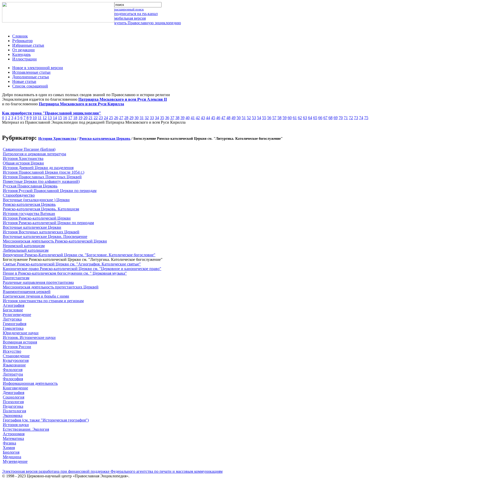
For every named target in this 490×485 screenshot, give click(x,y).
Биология (11, 452)
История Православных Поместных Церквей (42, 177)
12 (45, 118)
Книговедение (15, 388)
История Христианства (57, 139)
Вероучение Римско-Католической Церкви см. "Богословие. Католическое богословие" (79, 255)
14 (55, 118)
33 (152, 118)
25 (111, 118)
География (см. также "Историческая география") (46, 420)
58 (279, 118)
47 (223, 118)
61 (295, 118)
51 (244, 118)
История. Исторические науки (29, 337)
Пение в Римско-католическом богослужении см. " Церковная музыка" (65, 273)
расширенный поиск (129, 9)
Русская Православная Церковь (30, 186)
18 (75, 118)
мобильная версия (130, 18)
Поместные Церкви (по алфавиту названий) (41, 181)
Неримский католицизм (24, 246)
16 (65, 118)
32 (147, 118)
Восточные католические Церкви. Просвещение (45, 236)
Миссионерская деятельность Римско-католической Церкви (55, 241)
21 (91, 118)
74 (361, 118)
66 (320, 118)
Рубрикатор (22, 41)
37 (172, 118)
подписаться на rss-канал (136, 13)
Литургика (12, 319)
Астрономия (13, 434)
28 (126, 118)
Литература (13, 374)
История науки (16, 425)
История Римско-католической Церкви (37, 218)
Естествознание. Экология (26, 429)
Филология (12, 369)
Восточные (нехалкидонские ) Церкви (36, 200)
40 (188, 118)
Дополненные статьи (30, 77)
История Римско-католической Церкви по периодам (48, 223)
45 (213, 118)
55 (264, 118)
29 (131, 118)
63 (305, 118)
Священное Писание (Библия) (29, 149)
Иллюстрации (24, 59)
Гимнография (14, 324)
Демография (13, 392)
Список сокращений (30, 86)
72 (351, 118)
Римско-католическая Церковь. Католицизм (41, 209)
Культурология (16, 360)
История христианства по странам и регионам (43, 301)
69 (336, 118)
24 (106, 118)
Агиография (13, 305)
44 (208, 118)
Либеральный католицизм (25, 250)
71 (346, 118)
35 (162, 118)
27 (121, 118)
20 (85, 118)
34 (157, 118)
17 (70, 118)
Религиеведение (17, 314)
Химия (9, 447)
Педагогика (13, 406)
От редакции (23, 50)
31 (142, 118)
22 (96, 118)
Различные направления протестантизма (38, 282)
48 (228, 118)
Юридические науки (21, 333)
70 (341, 118)
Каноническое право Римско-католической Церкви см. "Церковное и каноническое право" (82, 268)
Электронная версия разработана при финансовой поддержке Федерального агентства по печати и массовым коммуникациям (112, 471)
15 (60, 118)
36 (167, 118)
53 (254, 118)
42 (198, 118)
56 (269, 118)
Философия (13, 379)
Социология (13, 397)
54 (259, 118)
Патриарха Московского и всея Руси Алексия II (122, 99)
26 (116, 118)
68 (330, 118)
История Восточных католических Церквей (41, 232)
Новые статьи (24, 81)
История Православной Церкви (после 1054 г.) (43, 172)
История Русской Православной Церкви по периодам (49, 190)
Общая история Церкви (23, 163)
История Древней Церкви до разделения (38, 167)
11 (40, 118)
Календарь (21, 54)
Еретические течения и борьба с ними (36, 296)
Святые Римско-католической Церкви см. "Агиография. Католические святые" (72, 264)
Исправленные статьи (31, 72)
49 (233, 118)
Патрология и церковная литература (34, 154)
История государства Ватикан (29, 213)
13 (50, 118)
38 (177, 118)
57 (274, 118)
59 (285, 118)
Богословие (13, 310)
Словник (20, 36)
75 (366, 118)
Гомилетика (13, 328)
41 (193, 118)
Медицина (12, 457)
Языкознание (14, 365)
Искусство (12, 351)
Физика (9, 443)
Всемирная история (20, 342)
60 (290, 118)
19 (80, 118)
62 (300, 118)
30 (136, 118)
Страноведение (16, 356)
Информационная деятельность (30, 383)
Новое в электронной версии (37, 68)
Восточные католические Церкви (32, 227)
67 (325, 118)
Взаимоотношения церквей (27, 291)
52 (249, 118)
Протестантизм (16, 278)
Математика (13, 438)
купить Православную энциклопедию (147, 23)
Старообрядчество (19, 195)
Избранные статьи (28, 45)
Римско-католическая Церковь (104, 139)
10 (35, 118)
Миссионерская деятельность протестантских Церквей (51, 287)
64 (310, 118)
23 (101, 118)
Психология (13, 402)
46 (218, 118)
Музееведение (15, 461)
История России (17, 346)
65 (315, 118)
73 (356, 118)
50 (239, 118)
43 (203, 118)
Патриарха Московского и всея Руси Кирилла (81, 104)
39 (182, 118)
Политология (14, 411)
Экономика (12, 415)
